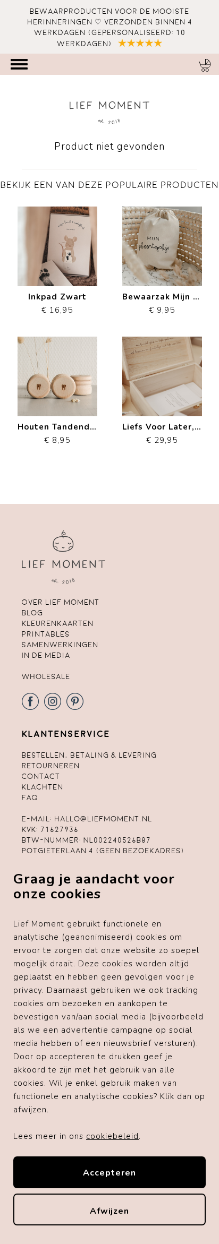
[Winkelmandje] (204, 65)
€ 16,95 (57, 303)
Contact (41, 776)
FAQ (30, 798)
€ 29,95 (162, 433)
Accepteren (109, 1173)
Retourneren (51, 766)
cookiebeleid (112, 1136)
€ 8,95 (57, 433)
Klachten (42, 787)
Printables (46, 634)
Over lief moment (60, 602)
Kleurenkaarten (58, 624)
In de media (46, 655)
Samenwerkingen (60, 645)
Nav (19, 64)
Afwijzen (109, 1211)
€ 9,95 (162, 303)
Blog (32, 613)
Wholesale (46, 677)
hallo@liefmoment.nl (103, 819)
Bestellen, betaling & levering (89, 755)
